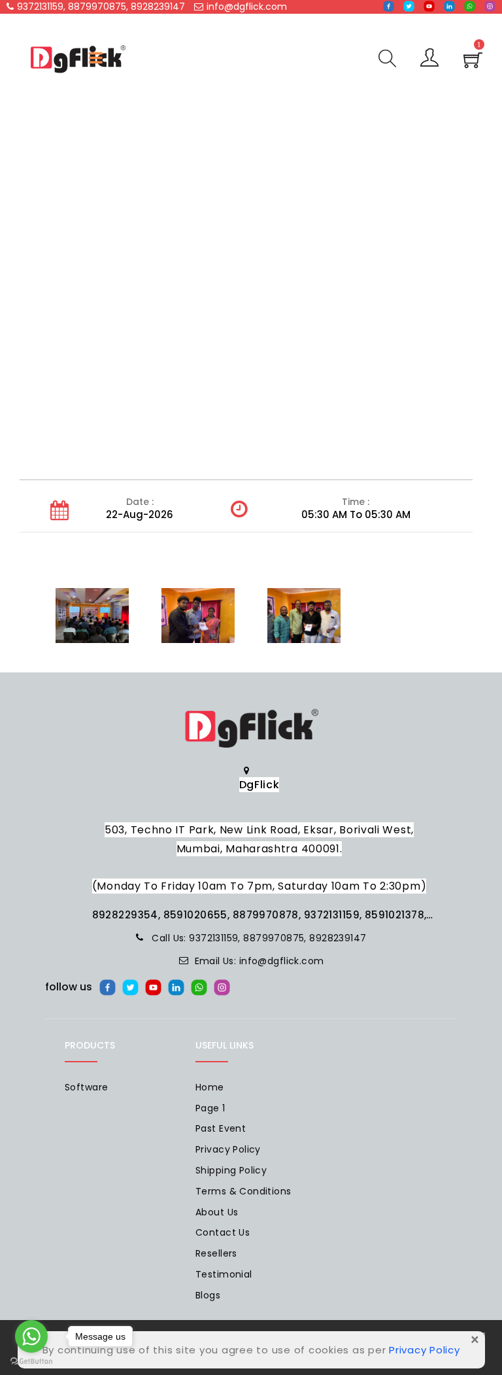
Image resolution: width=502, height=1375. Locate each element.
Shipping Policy (231, 1170)
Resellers (216, 1253)
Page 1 (210, 1108)
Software (86, 1087)
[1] (472, 64)
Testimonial (223, 1274)
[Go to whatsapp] (31, 1336)
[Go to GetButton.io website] (31, 1361)
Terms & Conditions (243, 1191)
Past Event (220, 1128)
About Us (216, 1212)
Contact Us (222, 1232)
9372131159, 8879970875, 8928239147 (101, 6)
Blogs (207, 1295)
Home (209, 1087)
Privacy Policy (228, 1149)
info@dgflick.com (247, 6)
